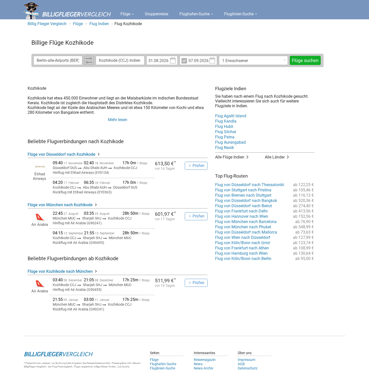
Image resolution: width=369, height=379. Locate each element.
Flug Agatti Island (230, 116)
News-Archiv (203, 368)
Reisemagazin (205, 360)
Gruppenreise (156, 14)
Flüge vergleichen (83, 366)
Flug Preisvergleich (62, 366)
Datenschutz (248, 368)
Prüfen (198, 165)
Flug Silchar (225, 131)
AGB (241, 364)
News (198, 364)
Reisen (104, 366)
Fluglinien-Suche (239, 14)
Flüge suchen (305, 60)
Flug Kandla (225, 121)
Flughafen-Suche (195, 14)
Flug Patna (224, 137)
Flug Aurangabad (230, 142)
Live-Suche (123, 366)
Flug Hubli (224, 126)
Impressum (246, 360)
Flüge (125, 14)
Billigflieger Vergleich (35, 366)
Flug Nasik (224, 147)
